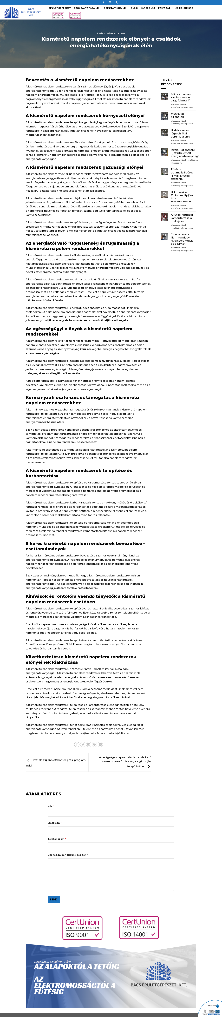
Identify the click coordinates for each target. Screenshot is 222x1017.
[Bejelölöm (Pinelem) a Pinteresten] (94, 744)
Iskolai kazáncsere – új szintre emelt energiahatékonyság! (185, 153)
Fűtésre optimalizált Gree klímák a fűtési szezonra (182, 174)
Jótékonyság (184, 8)
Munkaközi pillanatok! (178, 115)
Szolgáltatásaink (86, 8)
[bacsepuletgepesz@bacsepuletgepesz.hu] (110, 2)
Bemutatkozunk (115, 8)
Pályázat (164, 8)
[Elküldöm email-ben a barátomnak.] (88, 744)
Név (51, 806)
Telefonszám (57, 839)
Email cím (54, 822)
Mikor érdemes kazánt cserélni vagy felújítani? (181, 97)
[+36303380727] (117, 2)
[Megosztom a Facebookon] (76, 744)
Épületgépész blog (111, 33)
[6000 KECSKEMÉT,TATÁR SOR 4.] (104, 2)
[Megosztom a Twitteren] (82, 744)
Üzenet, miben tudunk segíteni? (68, 854)
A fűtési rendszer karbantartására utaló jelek (182, 218)
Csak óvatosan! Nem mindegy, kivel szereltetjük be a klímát (182, 239)
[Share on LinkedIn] (100, 744)
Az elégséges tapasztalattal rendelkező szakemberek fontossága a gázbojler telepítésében (125, 762)
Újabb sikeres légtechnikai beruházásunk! (180, 133)
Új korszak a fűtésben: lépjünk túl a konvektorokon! (182, 197)
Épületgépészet (60, 8)
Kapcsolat (148, 8)
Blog (134, 8)
